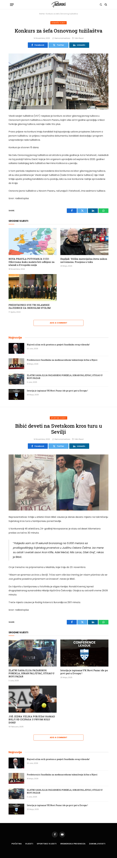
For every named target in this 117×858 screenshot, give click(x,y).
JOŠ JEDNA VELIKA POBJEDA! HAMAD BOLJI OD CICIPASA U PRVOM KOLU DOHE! (32, 719)
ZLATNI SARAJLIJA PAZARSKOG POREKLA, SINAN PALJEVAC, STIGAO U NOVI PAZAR (65, 377)
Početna (17, 843)
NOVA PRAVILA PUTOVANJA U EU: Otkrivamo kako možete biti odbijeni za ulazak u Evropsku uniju (32, 262)
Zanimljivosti (97, 843)
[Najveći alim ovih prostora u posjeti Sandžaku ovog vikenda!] (16, 348)
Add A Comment (58, 322)
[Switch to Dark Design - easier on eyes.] (101, 4)
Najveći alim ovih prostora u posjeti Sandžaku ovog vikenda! (58, 344)
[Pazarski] (58, 4)
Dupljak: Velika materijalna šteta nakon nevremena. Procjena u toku (83, 260)
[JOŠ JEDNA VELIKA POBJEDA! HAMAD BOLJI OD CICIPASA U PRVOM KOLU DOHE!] (33, 699)
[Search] (105, 4)
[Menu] (12, 4)
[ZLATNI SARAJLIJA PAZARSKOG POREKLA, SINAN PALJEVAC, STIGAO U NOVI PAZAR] (16, 379)
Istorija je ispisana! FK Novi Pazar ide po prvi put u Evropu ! (57, 390)
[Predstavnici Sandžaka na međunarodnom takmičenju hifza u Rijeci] (16, 363)
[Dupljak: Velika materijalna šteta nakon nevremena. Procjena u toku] (84, 241)
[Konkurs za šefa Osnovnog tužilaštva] (58, 81)
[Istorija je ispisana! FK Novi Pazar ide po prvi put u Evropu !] (16, 394)
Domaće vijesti (59, 23)
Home (41, 14)
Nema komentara (62, 38)
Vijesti (29, 843)
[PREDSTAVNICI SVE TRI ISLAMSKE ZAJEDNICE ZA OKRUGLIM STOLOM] (33, 287)
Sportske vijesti (58, 418)
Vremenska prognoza (72, 843)
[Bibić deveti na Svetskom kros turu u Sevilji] (58, 482)
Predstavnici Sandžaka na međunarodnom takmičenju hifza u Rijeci (62, 360)
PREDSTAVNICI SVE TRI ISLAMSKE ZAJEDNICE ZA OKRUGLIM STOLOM (30, 306)
